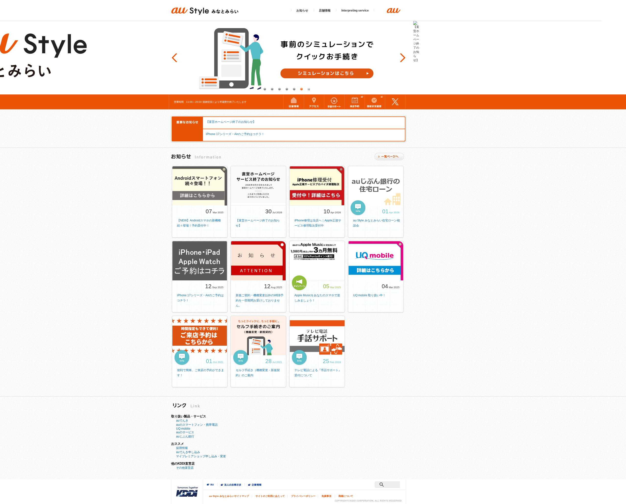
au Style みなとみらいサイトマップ (229, 496)
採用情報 (182, 448)
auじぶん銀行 (185, 436)
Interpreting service (355, 10)
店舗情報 (325, 10)
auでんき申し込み (188, 452)
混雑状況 (375, 101)
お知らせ (302, 10)
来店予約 (355, 101)
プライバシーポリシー (303, 496)
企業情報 (254, 485)
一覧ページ (389, 156)
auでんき (182, 420)
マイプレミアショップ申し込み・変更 (201, 456)
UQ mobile (183, 428)
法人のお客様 (231, 485)
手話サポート (334, 101)
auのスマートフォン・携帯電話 (197, 424)
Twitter (395, 101)
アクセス (314, 101)
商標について (345, 496)
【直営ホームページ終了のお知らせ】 (231, 122)
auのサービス (185, 432)
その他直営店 (185, 468)
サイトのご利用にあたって (270, 496)
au (210, 484)
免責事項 (326, 496)
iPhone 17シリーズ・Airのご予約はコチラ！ (235, 134)
